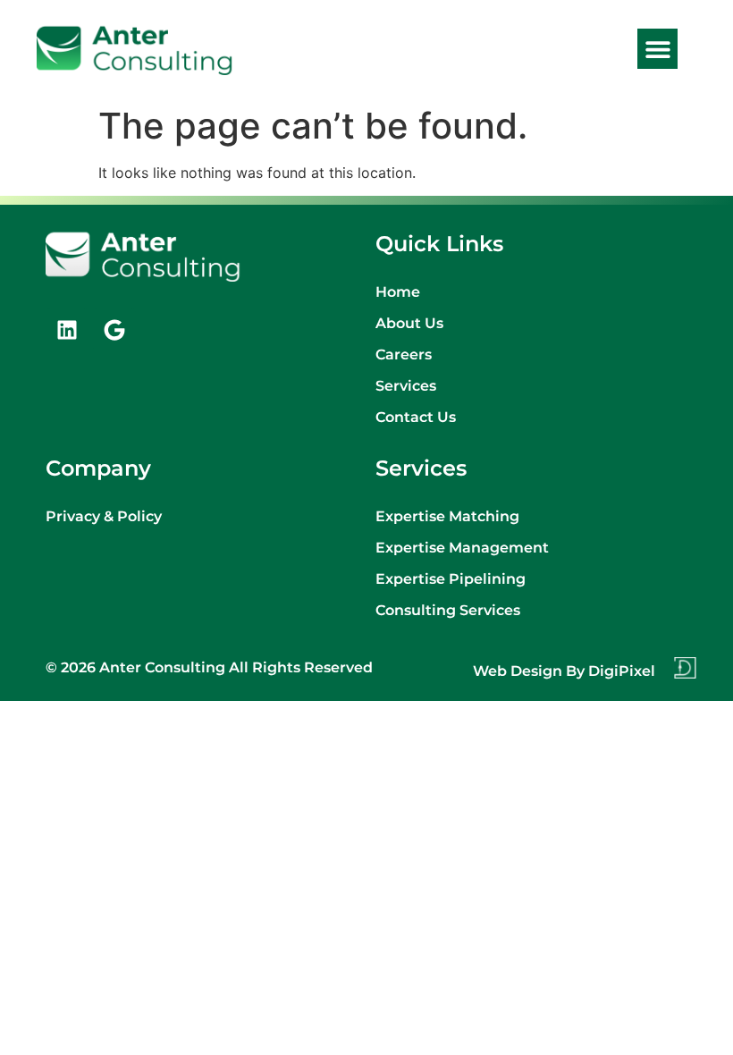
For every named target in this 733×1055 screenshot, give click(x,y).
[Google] (114, 329)
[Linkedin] (67, 329)
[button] (657, 49)
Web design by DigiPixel (564, 671)
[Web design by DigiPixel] (684, 667)
